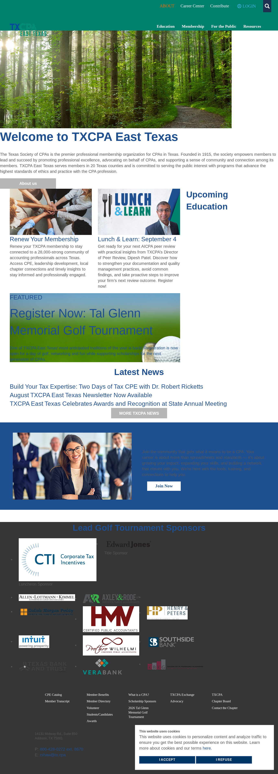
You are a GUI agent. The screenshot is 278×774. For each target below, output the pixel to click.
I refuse (224, 759)
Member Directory (99, 701)
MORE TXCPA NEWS (139, 413)
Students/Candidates (100, 714)
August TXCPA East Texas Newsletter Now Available (81, 395)
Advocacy (176, 701)
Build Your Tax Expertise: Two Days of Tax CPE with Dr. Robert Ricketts (106, 386)
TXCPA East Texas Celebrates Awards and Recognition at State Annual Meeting (118, 403)
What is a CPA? (138, 694)
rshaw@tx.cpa (53, 755)
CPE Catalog (53, 694)
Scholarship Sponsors (142, 701)
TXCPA (217, 694)
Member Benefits (98, 694)
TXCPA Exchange (182, 694)
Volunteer (93, 708)
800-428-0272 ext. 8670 (61, 749)
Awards (92, 721)
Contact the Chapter (225, 708)
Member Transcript (57, 701)
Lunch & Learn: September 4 (137, 239)
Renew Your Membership (44, 239)
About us (28, 183)
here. (207, 748)
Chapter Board (221, 701)
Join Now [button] (164, 485)
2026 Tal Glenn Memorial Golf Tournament (138, 712)
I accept (167, 759)
